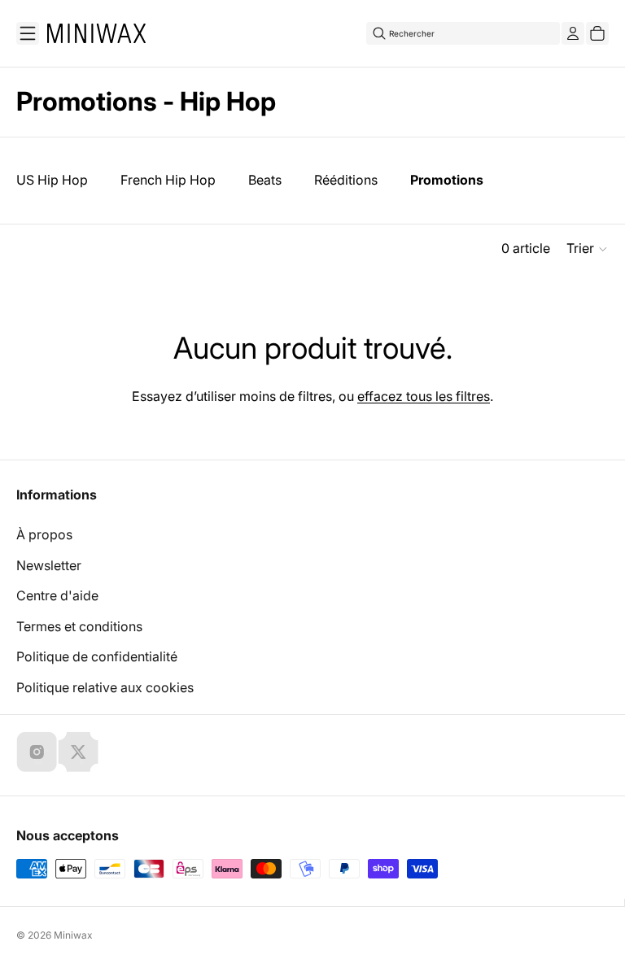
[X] (78, 751)
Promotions (446, 180)
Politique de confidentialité (96, 656)
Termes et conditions (79, 626)
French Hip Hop (168, 180)
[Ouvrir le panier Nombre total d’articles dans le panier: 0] (597, 33)
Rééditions (346, 180)
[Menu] (27, 33)
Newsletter (48, 565)
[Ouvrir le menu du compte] (573, 33)
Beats (265, 180)
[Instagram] (36, 751)
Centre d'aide (57, 595)
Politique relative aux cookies (105, 687)
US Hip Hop (52, 180)
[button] (587, 249)
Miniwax (73, 935)
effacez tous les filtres (423, 396)
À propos (44, 534)
